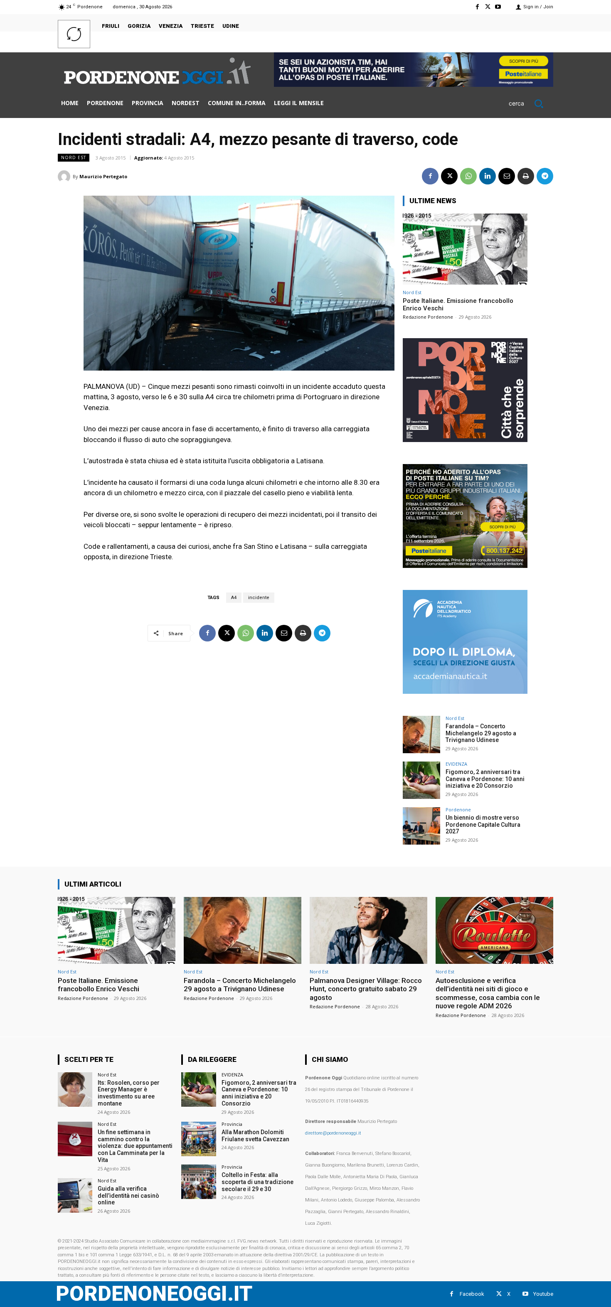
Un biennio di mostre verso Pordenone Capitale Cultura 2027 (483, 824)
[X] (488, 7)
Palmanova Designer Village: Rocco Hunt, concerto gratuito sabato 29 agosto (366, 989)
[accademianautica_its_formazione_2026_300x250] (465, 691)
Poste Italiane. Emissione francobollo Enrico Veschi (98, 984)
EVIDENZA (456, 764)
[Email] (506, 176)
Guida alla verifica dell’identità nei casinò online (128, 1195)
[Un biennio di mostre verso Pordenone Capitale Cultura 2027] (421, 826)
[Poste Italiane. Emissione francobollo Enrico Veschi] (465, 249)
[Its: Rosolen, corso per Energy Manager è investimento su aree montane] (75, 1089)
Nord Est (73, 157)
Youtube (543, 1294)
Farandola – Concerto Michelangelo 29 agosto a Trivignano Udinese (481, 733)
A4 (234, 597)
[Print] (525, 176)
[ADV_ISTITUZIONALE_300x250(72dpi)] (465, 440)
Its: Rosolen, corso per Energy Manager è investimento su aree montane (129, 1093)
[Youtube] (498, 7)
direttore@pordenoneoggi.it (333, 1133)
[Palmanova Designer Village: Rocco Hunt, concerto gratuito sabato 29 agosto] (368, 930)
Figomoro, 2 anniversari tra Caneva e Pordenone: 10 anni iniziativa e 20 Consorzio (485, 779)
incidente (258, 597)
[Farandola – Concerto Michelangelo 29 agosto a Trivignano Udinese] (421, 734)
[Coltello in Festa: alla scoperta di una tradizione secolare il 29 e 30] (198, 1182)
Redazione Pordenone (428, 317)
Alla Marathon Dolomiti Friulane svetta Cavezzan (255, 1135)
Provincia (232, 1124)
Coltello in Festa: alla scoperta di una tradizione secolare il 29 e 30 (257, 1182)
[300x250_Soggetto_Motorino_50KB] (465, 566)
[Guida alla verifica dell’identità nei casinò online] (75, 1195)
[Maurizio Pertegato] (65, 176)
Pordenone (458, 809)
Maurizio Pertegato (103, 176)
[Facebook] (477, 7)
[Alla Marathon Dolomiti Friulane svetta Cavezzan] (198, 1139)
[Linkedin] (487, 176)
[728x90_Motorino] (413, 84)
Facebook (472, 1294)
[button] (531, 103)
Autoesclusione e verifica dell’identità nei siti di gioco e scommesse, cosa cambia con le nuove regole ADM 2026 (488, 993)
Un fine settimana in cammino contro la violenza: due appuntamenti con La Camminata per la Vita (135, 1146)
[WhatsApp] (468, 176)
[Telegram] (545, 176)
